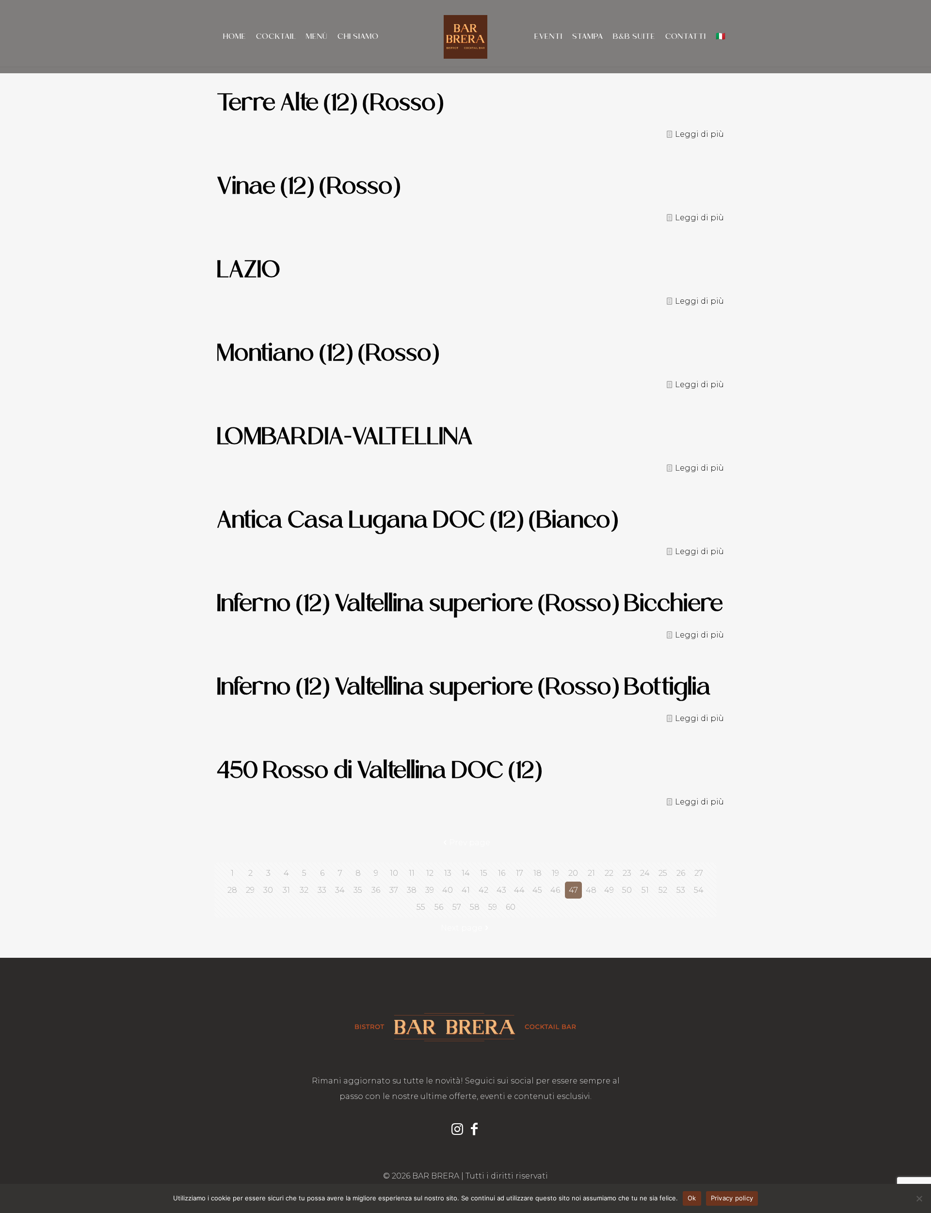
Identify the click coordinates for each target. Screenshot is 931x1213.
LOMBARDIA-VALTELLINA (345, 436)
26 (680, 873)
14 (466, 873)
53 (680, 890)
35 (357, 890)
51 (645, 890)
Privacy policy (732, 1198)
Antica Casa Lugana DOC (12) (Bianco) (417, 519)
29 (250, 890)
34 (340, 890)
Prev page (469, 842)
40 (447, 890)
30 (268, 890)
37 (393, 890)
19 (555, 873)
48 (591, 890)
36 (375, 890)
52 (662, 890)
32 (304, 890)
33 (322, 890)
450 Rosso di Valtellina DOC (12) (379, 770)
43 (501, 890)
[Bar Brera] (465, 36)
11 (412, 873)
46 (555, 890)
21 (591, 873)
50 (627, 890)
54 (699, 890)
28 (232, 890)
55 (421, 907)
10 (394, 873)
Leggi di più (699, 134)
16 (501, 873)
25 (662, 873)
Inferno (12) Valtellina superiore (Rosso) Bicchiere (470, 603)
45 (537, 890)
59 (492, 907)
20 (573, 873)
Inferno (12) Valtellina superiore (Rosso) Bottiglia (464, 686)
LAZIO (248, 269)
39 (429, 890)
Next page (461, 928)
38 (412, 890)
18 (537, 873)
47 (573, 890)
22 (609, 873)
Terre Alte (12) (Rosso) (330, 102)
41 (466, 890)
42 (483, 890)
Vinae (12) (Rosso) (309, 185)
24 (645, 873)
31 (286, 890)
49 (609, 890)
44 (519, 890)
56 (438, 907)
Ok (692, 1198)
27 (698, 873)
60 (510, 907)
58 (475, 907)
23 (627, 873)
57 (456, 907)
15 (483, 873)
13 (447, 873)
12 (429, 873)
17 (519, 873)
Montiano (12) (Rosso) (328, 352)
